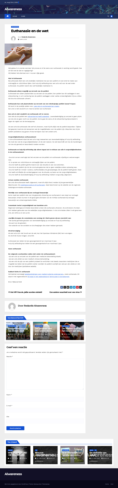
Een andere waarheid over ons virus (65, 292)
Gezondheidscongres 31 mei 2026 (18, 329)
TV (36, 450)
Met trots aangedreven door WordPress (16, 484)
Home (15, 16)
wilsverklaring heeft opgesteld (38, 116)
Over (23, 16)
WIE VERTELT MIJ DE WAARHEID (17, 453)
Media (91, 450)
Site (7, 416)
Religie (10, 450)
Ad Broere (65, 450)
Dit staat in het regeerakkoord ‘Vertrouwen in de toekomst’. (49, 277)
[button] (108, 16)
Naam (9, 395)
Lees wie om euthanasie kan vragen (46, 106)
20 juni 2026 (41, 458)
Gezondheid (15, 26)
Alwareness (13, 9)
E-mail (9, 406)
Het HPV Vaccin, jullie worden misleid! (26, 292)
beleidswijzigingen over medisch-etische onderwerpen (44, 274)
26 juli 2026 (14, 458)
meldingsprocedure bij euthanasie (32, 185)
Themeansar (45, 484)
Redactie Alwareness (28, 37)
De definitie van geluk (97, 453)
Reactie (9, 356)
